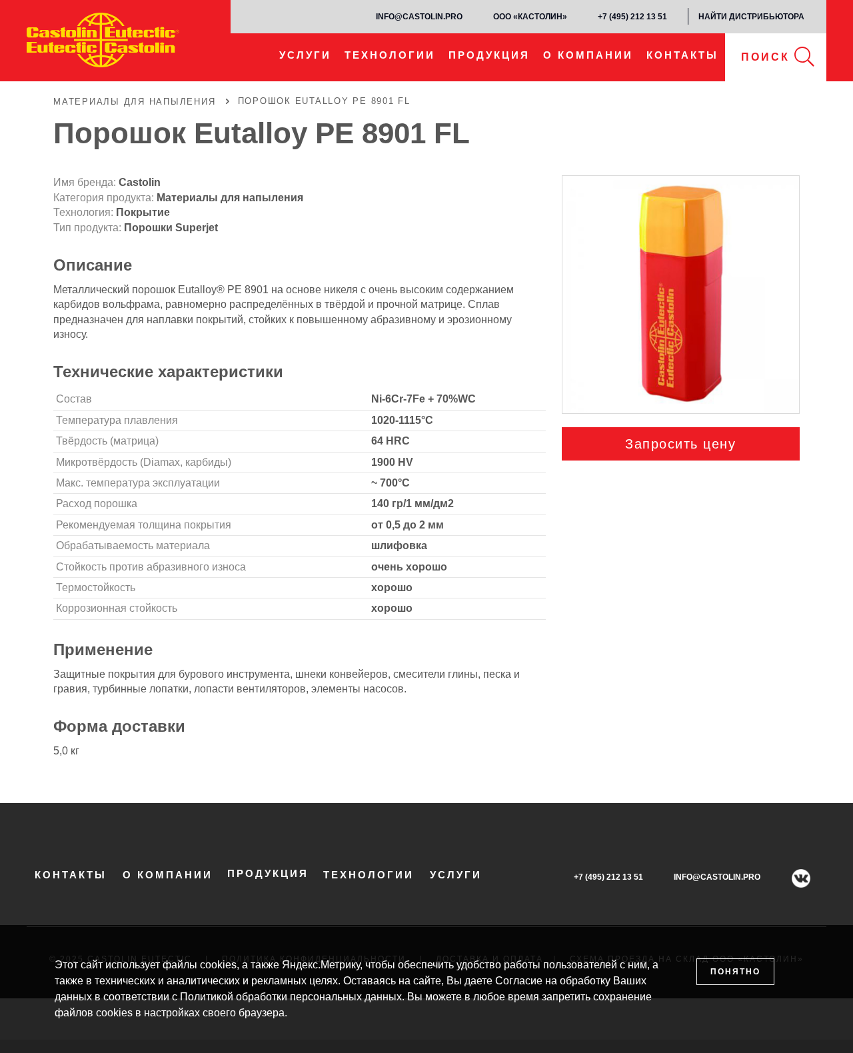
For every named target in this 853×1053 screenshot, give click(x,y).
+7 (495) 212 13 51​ (632, 16)
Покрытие (143, 212)
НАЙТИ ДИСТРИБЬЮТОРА (751, 16)
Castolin (140, 182)
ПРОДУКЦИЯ (489, 55)
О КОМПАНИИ (588, 55)
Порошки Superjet (171, 227)
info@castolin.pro (419, 16)
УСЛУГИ (305, 55)
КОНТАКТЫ (682, 55)
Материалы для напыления (230, 197)
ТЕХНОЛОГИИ (390, 55)
